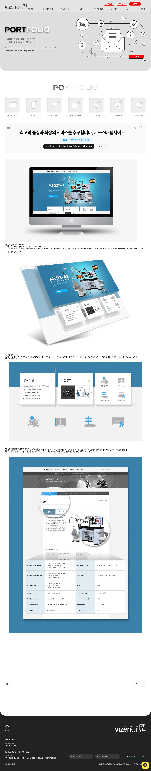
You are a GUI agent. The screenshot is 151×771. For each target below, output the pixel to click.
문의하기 (135, 4)
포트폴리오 (122, 4)
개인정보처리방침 (10, 764)
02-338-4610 (10, 752)
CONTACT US (129, 757)
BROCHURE (102, 757)
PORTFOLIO (76, 757)
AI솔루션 (109, 4)
